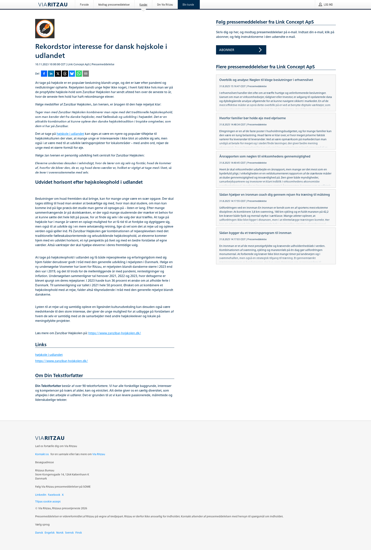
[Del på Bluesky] (72, 74)
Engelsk (50, 532)
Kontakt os (42, 454)
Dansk (39, 532)
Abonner (226, 50)
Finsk (78, 532)
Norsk (60, 532)
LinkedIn (40, 494)
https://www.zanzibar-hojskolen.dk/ (114, 333)
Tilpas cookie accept (47, 501)
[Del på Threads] (65, 74)
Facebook (54, 494)
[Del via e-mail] (86, 74)
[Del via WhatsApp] (79, 74)
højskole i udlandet (70, 133)
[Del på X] (58, 74)
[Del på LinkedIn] (51, 74)
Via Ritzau (98, 454)
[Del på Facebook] (44, 74)
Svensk (69, 532)
